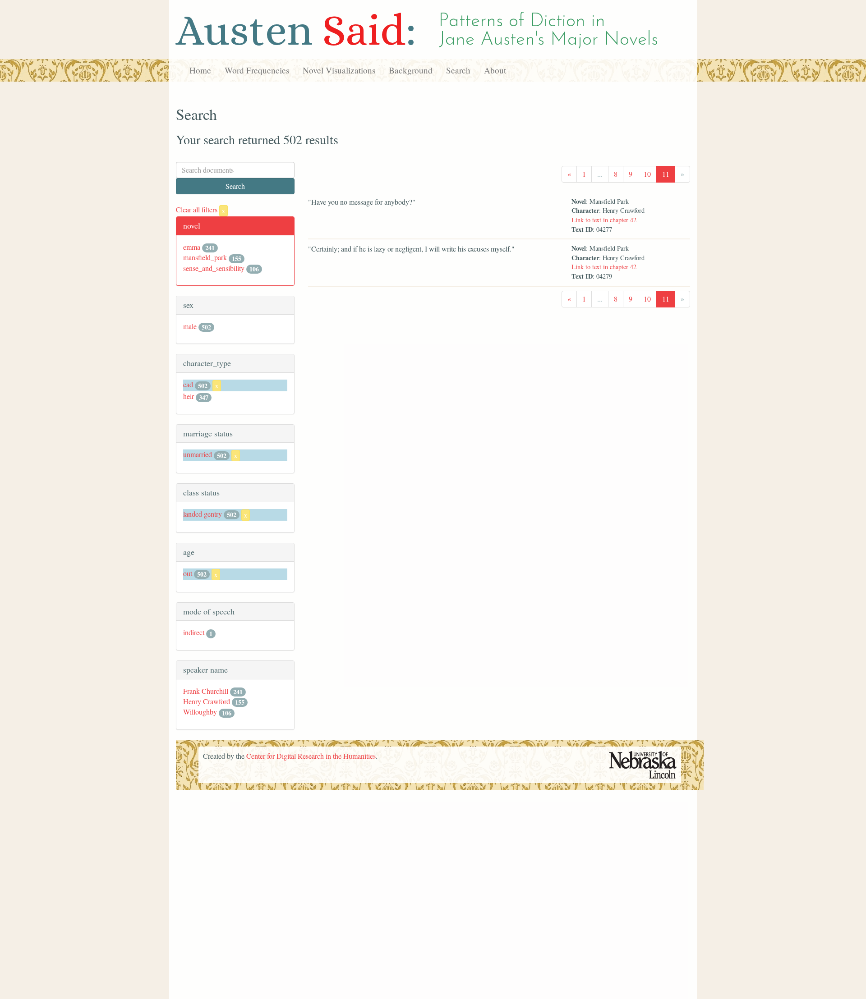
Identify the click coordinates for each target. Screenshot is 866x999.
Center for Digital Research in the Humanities (311, 756)
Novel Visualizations (339, 70)
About (495, 70)
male (190, 326)
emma (191, 247)
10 (647, 174)
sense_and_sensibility (213, 268)
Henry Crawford (206, 701)
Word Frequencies (257, 70)
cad (188, 384)
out (187, 573)
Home (200, 70)
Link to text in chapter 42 (603, 219)
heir (188, 396)
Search (458, 70)
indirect (193, 632)
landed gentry (202, 513)
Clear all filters (200, 209)
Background (411, 70)
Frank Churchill (205, 691)
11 (665, 174)
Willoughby (200, 711)
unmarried (197, 454)
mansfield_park (205, 257)
